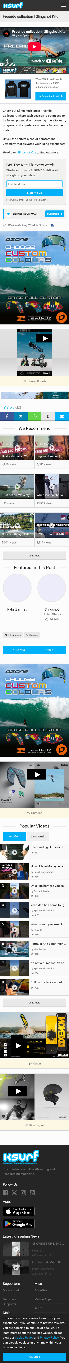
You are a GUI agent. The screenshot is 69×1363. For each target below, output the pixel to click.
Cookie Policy (24, 1337)
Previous (20, 649)
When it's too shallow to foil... (53, 495)
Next (48, 649)
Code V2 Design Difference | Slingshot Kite (18, 534)
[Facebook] (6, 1194)
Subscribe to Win (51, 96)
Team (38, 1308)
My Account (11, 1290)
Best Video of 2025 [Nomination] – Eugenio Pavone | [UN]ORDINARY (18, 456)
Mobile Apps (42, 1299)
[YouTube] (32, 1194)
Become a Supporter (9, 1301)
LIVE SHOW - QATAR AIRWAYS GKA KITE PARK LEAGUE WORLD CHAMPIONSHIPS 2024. (53, 534)
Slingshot (52, 609)
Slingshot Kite (26, 152)
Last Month (14, 836)
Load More (34, 555)
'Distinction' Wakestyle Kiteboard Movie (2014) (18, 495)
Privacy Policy (49, 1337)
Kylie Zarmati (17, 609)
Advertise (40, 1290)
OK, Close (34, 1356)
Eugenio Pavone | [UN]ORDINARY (53, 456)
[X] (15, 1194)
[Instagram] (24, 1194)
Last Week (38, 836)
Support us (53, 213)
